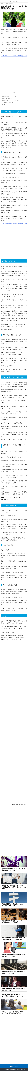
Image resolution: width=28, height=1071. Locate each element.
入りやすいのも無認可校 (8, 102)
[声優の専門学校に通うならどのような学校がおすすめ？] (14, 981)
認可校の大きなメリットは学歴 (9, 96)
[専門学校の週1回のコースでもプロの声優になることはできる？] (14, 861)
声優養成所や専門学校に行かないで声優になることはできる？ (13, 955)
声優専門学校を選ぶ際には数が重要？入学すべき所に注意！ (13, 972)
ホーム (2, 3)
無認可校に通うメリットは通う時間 (10, 100)
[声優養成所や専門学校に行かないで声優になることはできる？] (14, 947)
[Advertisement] (14, 73)
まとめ (3, 104)
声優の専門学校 (9, 3)
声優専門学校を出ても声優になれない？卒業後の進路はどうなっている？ (13, 995)
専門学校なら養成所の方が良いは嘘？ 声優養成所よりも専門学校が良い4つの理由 (14, 887)
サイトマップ (23, 1069)
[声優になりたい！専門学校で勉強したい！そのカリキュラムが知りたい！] (14, 1004)
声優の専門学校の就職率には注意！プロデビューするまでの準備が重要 (13, 938)
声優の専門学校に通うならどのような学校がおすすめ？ (13, 989)
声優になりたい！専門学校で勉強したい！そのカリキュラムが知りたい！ (13, 1012)
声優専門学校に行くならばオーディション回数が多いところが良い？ (13, 921)
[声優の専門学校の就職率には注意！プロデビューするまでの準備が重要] (14, 930)
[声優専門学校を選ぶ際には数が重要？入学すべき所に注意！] (14, 964)
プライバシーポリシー (6, 1069)
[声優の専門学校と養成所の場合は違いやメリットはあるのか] (14, 897)
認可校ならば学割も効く (8, 98)
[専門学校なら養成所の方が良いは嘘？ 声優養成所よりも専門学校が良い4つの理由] (14, 878)
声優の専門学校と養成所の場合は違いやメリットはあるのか (13, 904)
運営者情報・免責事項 (15, 1069)
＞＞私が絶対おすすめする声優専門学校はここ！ (14, 56)
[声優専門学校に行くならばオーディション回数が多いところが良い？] (14, 914)
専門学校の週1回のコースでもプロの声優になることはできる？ (13, 869)
